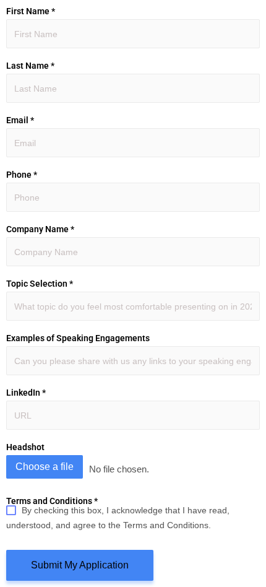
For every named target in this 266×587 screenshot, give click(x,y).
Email (20, 120)
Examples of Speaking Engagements (78, 338)
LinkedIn (26, 393)
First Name (30, 11)
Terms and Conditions (52, 501)
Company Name (40, 229)
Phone (21, 175)
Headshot (25, 447)
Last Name (30, 66)
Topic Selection (39, 284)
